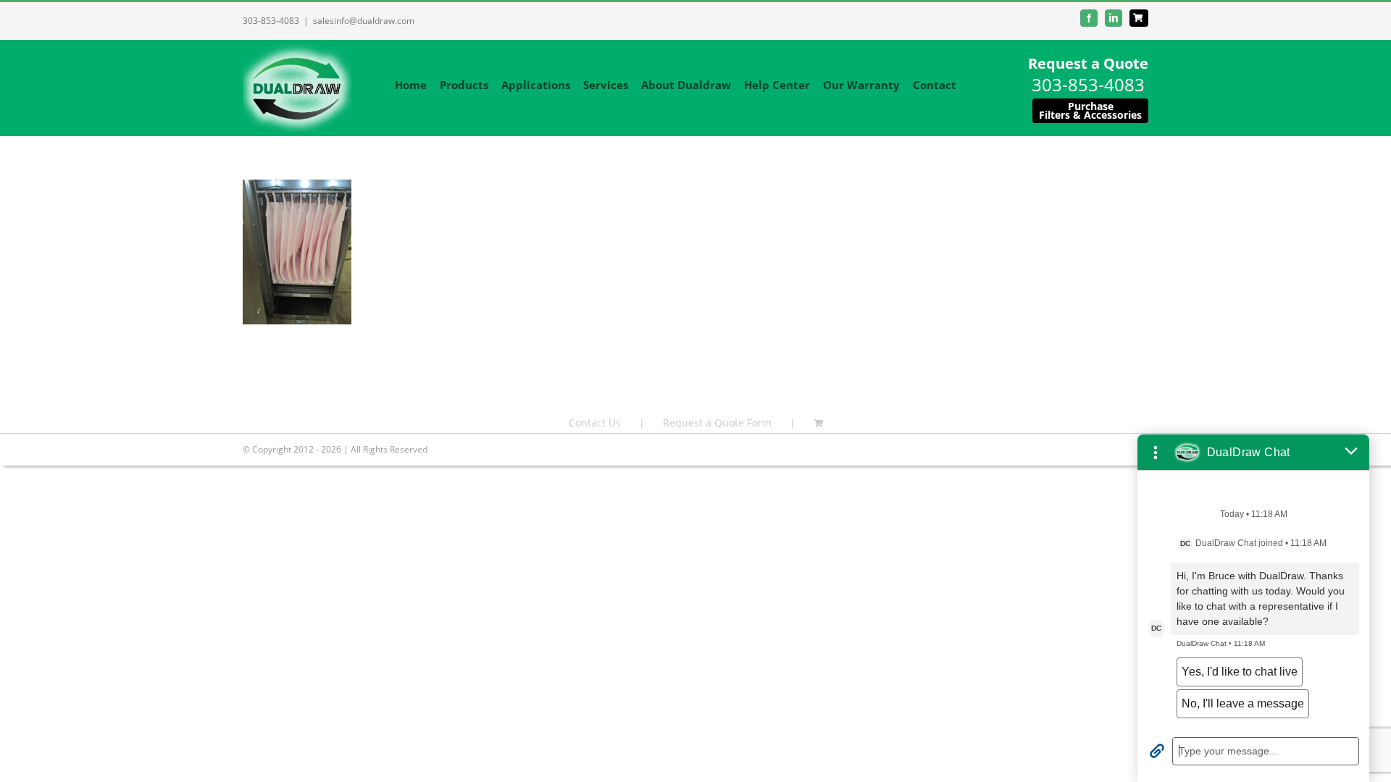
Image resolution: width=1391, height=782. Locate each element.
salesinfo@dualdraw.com (363, 20)
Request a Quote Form (717, 422)
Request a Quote (1088, 63)
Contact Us (595, 422)
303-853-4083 (271, 20)
